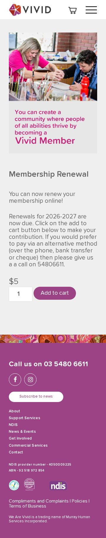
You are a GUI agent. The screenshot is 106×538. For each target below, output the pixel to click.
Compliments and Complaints (39, 501)
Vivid (30, 10)
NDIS (13, 425)
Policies (79, 501)
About (14, 411)
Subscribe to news (36, 396)
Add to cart (55, 293)
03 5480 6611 (66, 364)
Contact (16, 452)
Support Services (24, 418)
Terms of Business (27, 506)
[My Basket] (72, 10)
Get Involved (20, 438)
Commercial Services (28, 446)
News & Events (22, 432)
